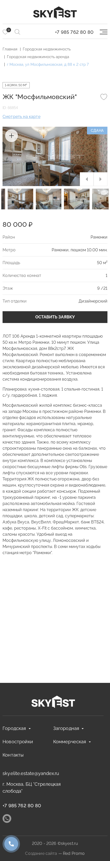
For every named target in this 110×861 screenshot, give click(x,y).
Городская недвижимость (47, 49)
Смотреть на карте (21, 116)
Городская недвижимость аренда (38, 57)
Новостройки (18, 741)
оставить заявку (55, 317)
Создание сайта (41, 853)
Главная (10, 49)
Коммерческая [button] (69, 741)
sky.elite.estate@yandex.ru (31, 773)
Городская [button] (14, 728)
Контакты (13, 755)
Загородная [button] (66, 728)
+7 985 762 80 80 (74, 32)
